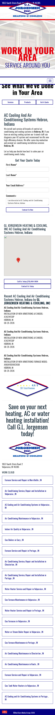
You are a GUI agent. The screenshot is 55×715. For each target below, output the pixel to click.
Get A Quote (44, 102)
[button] (18, 260)
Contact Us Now (27, 209)
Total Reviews (27, 388)
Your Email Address (15, 185)
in (23, 480)
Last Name (11, 175)
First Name (11, 164)
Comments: (11, 195)
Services (10, 102)
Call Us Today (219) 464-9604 (27, 281)
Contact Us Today (27, 286)
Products (27, 102)
